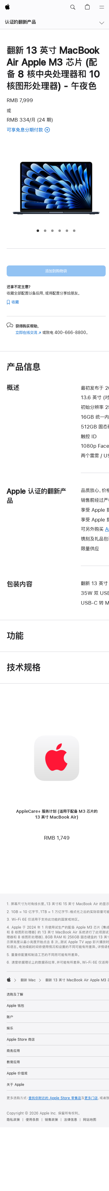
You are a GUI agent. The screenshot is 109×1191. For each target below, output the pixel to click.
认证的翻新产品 (20, 21)
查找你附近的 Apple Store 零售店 (54, 1098)
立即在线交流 (28, 332)
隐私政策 (13, 1120)
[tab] (38, 230)
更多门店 (91, 1098)
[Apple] (9, 979)
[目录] (101, 7)
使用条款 (32, 1120)
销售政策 (51, 1120)
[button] (72, 7)
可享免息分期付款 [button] (36, 130)
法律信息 (70, 1120)
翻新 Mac (28, 980)
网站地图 (89, 1120)
